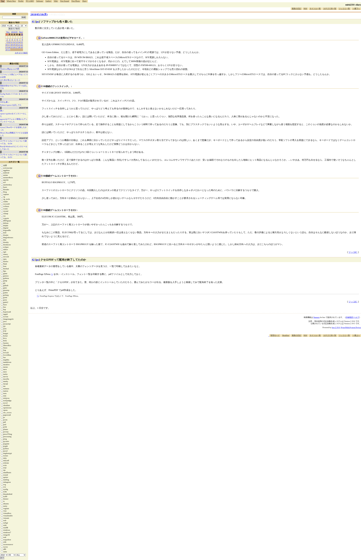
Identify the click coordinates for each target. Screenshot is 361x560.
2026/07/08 (23, 124)
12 (14, 42)
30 (6, 50)
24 (9, 47)
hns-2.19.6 (336, 327)
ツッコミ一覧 (344, 8)
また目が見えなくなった (10, 80)
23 (6, 47)
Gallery (48, 1)
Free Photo (76, 1)
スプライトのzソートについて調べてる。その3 (13, 156)
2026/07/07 (23, 138)
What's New (11, 1)
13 (17, 42)
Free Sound (64, 1)
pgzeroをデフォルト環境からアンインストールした (13, 120)
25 (12, 47)
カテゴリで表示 (21, 53)
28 (19, 47)
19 (14, 45)
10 (9, 42)
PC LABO (30, 1)
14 (19, 42)
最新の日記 (296, 8)
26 (14, 47)
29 (22, 47)
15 (22, 42)
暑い (2, 111)
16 (6, 45)
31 (9, 50)
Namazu (316, 317)
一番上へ (356, 335)
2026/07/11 (23, 91)
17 (9, 45)
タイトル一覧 (315, 8)
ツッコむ (352, 252)
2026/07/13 (23, 72)
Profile (20, 1)
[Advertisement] (309, 345)
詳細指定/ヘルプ (352, 317)
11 (12, 42)
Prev (8, 32)
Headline (285, 335)
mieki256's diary (353, 5)
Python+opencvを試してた (10, 105)
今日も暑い (4, 102)
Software (39, 1)
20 (17, 45)
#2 (33, 259)
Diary (84, 1)
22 (22, 45)
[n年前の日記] (56, 14)
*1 (38, 296)
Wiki (56, 1)
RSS (305, 8)
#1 (33, 21)
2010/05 (14, 32)
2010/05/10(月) (39, 14)
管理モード (275, 335)
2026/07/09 (23, 108)
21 (19, 45)
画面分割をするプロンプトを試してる (14, 87)
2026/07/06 (23, 152)
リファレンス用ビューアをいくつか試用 (14, 75)
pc (37, 21)
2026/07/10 (23, 99)
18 (12, 45)
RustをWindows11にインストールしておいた (13, 147)
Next (21, 32)
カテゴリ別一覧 (329, 8)
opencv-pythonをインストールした (13, 115)
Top (2, 1)
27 (17, 47)
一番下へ (356, 8)
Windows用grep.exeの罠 (9, 69)
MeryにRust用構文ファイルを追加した (14, 134)
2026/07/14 (23, 66)
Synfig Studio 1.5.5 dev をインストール (14, 95)
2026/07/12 (23, 83)
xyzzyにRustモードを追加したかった (13, 128)
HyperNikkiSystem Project (351, 327)
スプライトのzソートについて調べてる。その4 (13, 142)
